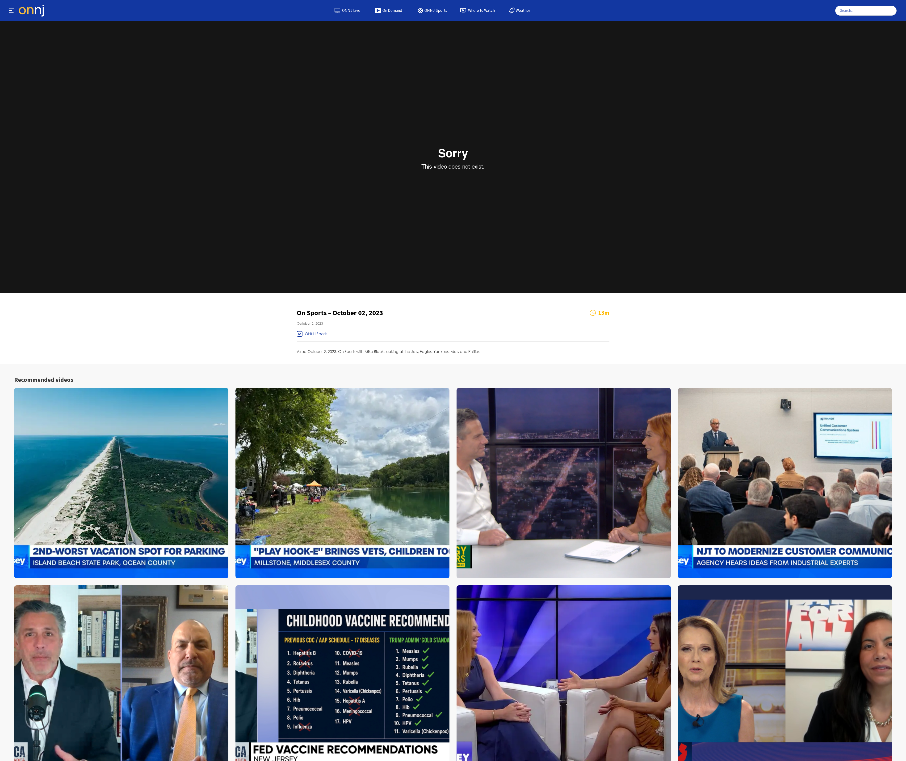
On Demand (392, 10)
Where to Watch (481, 10)
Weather (523, 10)
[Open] (12, 10)
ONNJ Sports (435, 10)
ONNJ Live (351, 10)
